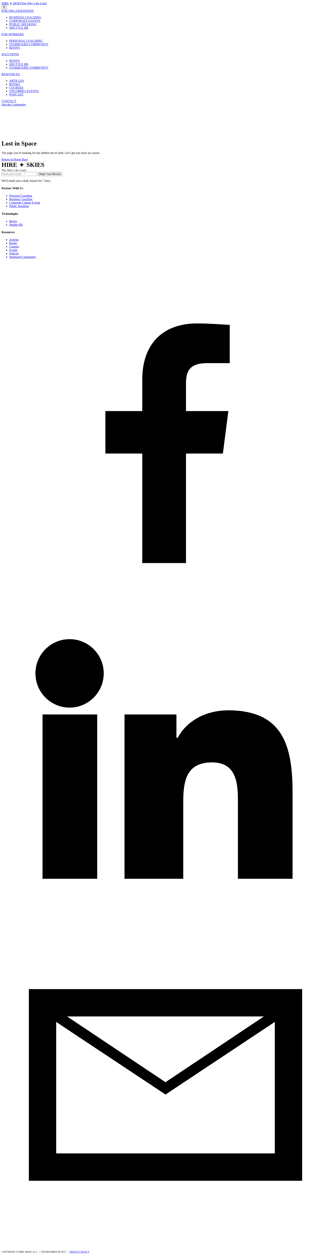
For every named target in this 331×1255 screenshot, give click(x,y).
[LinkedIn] (165, 918)
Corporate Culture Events (24, 202)
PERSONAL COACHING (26, 40)
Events (13, 250)
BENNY (14, 47)
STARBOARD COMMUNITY (28, 44)
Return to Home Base (15, 159)
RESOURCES (11, 74)
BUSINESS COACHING (25, 17)
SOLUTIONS (10, 54)
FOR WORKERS (13, 34)
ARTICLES (16, 80)
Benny (13, 221)
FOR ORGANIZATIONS (18, 10)
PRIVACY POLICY (79, 1251)
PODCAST (16, 94)
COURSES (16, 87)
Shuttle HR (16, 224)
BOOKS (14, 84)
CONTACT (9, 101)
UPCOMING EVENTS (24, 91)
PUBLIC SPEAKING (23, 24)
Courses (14, 246)
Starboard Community (22, 257)
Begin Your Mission (50, 174)
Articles (14, 239)
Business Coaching (20, 199)
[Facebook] (165, 589)
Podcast (14, 253)
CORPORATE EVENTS (24, 20)
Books (13, 243)
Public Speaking (19, 206)
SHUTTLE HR (18, 27)
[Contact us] (165, 1248)
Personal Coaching (20, 195)
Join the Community (14, 104)
